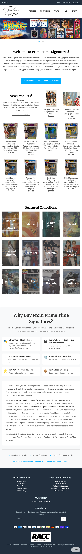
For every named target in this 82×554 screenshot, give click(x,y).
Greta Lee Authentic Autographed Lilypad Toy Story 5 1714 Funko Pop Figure (51, 145)
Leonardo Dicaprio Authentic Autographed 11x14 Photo (71, 113)
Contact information (47, 546)
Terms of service (69, 544)
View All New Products (21, 114)
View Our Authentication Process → (27, 462)
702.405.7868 (37, 501)
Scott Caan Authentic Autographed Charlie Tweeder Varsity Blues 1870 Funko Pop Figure (51, 183)
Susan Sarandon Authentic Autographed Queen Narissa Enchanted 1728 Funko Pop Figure (31, 147)
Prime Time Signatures (20, 544)
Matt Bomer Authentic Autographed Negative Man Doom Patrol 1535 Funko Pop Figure (10, 183)
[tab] (38, 41)
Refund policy (47, 544)
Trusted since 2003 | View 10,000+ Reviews (42, 81)
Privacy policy (57, 544)
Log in (58, 2)
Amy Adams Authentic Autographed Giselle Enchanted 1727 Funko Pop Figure (10, 146)
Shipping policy (34, 546)
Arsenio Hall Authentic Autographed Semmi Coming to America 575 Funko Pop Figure (30, 183)
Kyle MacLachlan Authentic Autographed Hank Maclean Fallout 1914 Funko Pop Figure (71, 182)
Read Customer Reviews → (58, 462)
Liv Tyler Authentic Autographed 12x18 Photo (51, 112)
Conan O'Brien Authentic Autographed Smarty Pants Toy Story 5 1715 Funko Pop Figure (71, 147)
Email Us (47, 501)
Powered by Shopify (35, 544)
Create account (66, 2)
